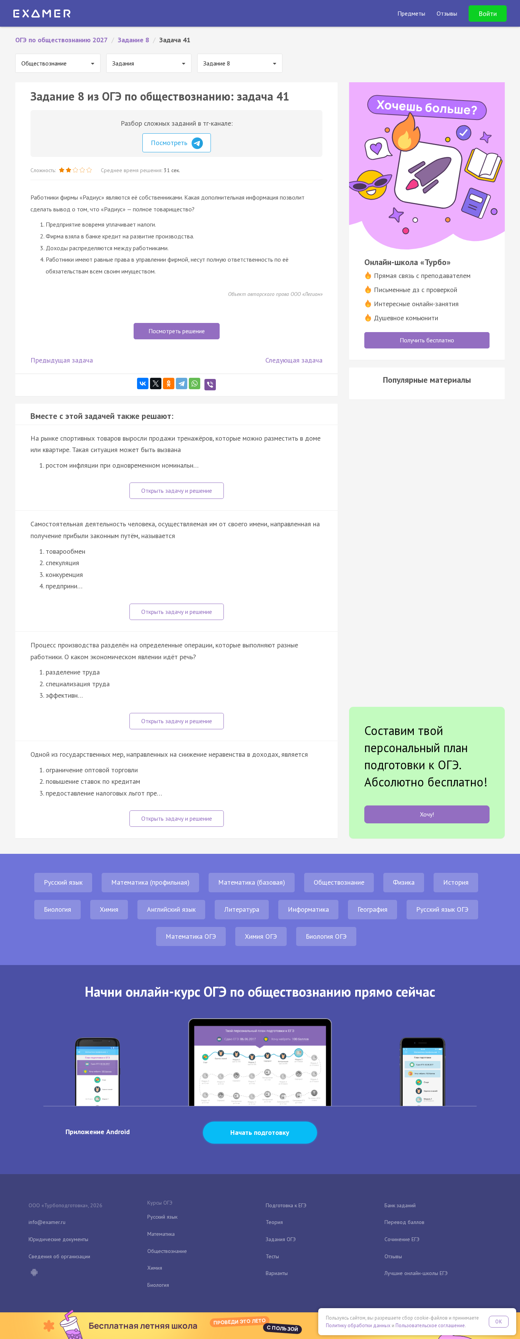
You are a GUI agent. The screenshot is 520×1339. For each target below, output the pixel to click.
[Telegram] (181, 383)
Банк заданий (400, 1205)
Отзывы (393, 1256)
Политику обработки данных (358, 1325)
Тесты (272, 1256)
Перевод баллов (404, 1222)
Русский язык (63, 882)
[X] (155, 383)
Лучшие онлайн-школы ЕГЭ (416, 1273)
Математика (161, 1233)
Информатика (308, 909)
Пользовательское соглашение (430, 1325)
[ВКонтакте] (142, 383)
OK (498, 1321)
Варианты (277, 1273)
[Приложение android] (34, 1273)
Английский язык (171, 909)
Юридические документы (58, 1239)
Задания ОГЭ (281, 1239)
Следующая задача (293, 360)
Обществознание (339, 882)
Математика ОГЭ (191, 936)
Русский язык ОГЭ (442, 909)
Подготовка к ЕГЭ (286, 1205)
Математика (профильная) (150, 882)
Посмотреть (170, 142)
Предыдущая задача (61, 360)
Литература (241, 909)
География (372, 909)
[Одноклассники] (168, 383)
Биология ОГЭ (326, 936)
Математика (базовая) (251, 882)
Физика (404, 882)
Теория (274, 1222)
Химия (109, 909)
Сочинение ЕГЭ (402, 1239)
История (456, 882)
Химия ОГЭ (261, 936)
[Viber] (210, 384)
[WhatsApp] (194, 383)
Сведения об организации (59, 1256)
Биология (57, 909)
